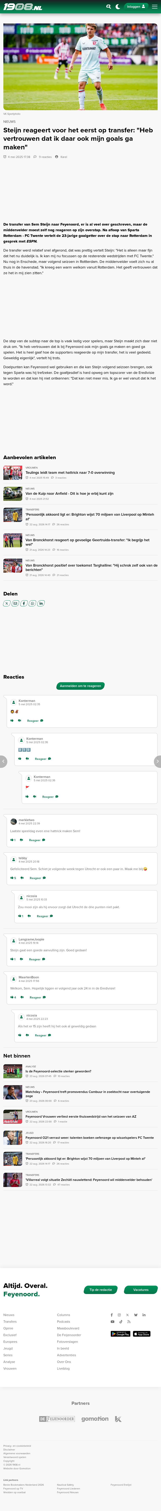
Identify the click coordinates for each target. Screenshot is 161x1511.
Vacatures (141, 1289)
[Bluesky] (137, 1315)
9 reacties (45, 157)
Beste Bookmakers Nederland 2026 (23, 1485)
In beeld (63, 1348)
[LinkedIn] (41, 603)
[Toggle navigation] (155, 6)
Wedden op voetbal (14, 1492)
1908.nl (22, 6)
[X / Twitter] (6, 603)
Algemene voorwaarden (16, 1453)
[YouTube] (114, 1321)
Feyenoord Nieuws (68, 1492)
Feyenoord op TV (13, 1488)
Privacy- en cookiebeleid (17, 1446)
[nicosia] (21, 897)
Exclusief (10, 1335)
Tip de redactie (101, 1289)
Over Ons (64, 1361)
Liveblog (63, 1368)
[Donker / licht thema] (117, 6)
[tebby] (13, 859)
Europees (10, 1341)
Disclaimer (9, 1450)
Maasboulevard (68, 1328)
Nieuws (8, 1314)
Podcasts (63, 1321)
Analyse (9, 1361)
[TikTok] (122, 1321)
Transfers (10, 1321)
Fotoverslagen (67, 1341)
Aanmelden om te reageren (80, 685)
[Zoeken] (109, 7)
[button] (86, 702)
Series (7, 1355)
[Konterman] (13, 702)
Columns (63, 1314)
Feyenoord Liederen (68, 1488)
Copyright (8, 1461)
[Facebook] (24, 603)
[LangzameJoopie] (13, 941)
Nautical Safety (65, 1485)
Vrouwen (10, 1368)
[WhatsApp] (32, 603)
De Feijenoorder (69, 1335)
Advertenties (66, 1355)
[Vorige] (3, 762)
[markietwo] (13, 821)
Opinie (8, 1328)
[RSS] (130, 1321)
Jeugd (8, 1348)
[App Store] (141, 1334)
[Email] (15, 603)
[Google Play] (120, 1334)
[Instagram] (121, 1315)
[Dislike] (20, 721)
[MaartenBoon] (13, 979)
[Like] (12, 721)
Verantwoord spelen (14, 1457)
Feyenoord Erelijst (121, 1485)
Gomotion (25, 1468)
